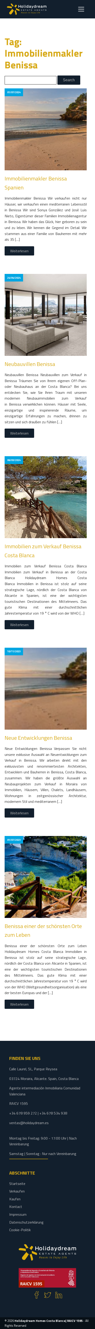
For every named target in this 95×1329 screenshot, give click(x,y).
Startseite (17, 1183)
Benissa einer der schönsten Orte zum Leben (43, 930)
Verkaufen (17, 1191)
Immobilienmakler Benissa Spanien (36, 182)
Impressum (18, 1214)
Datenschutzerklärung (26, 1222)
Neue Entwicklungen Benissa (38, 738)
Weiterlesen (19, 251)
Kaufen (15, 1199)
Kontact (15, 1206)
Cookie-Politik (20, 1230)
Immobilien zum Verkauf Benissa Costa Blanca (43, 550)
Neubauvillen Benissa (30, 364)
